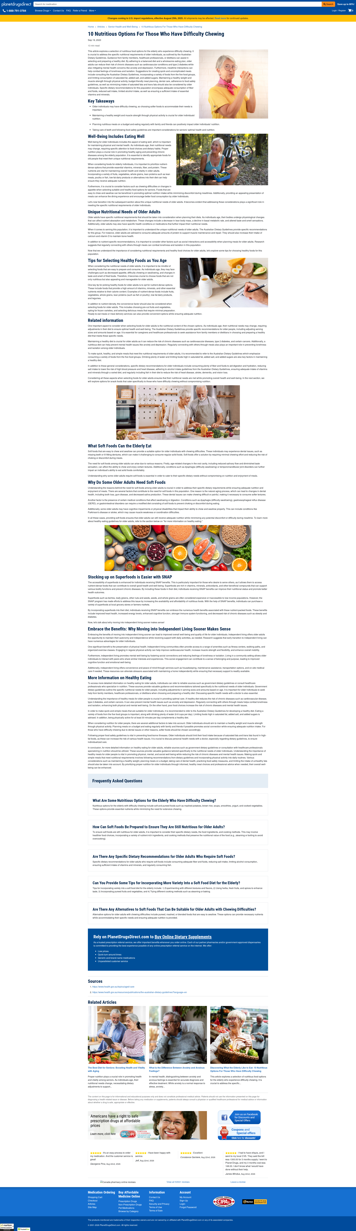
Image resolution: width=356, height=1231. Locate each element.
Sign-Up (184, 1200)
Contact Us (58, 10)
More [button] (91, 10)
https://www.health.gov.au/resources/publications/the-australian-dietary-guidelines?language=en (139, 992)
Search (329, 4)
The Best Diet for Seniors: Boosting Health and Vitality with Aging (116, 1069)
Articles (101, 26)
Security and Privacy (159, 1203)
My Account (185, 1197)
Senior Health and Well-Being (123, 26)
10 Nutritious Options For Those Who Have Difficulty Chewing (171, 26)
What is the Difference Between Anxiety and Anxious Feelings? (177, 1069)
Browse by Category (128, 1211)
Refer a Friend (80, 10)
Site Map (92, 1207)
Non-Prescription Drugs (130, 1204)
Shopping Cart (95, 1197)
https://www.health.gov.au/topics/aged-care (113, 986)
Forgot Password (188, 1207)
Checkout (92, 1200)
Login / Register (339, 10)
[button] (7, 1227)
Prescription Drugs (127, 1201)
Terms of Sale (156, 1210)
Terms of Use (155, 1207)
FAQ (68, 10)
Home (91, 26)
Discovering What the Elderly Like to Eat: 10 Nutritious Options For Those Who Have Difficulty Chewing (238, 1069)
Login (182, 1203)
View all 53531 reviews (178, 1181)
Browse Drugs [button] (42, 10)
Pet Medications (126, 1207)
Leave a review (238, 1181)
